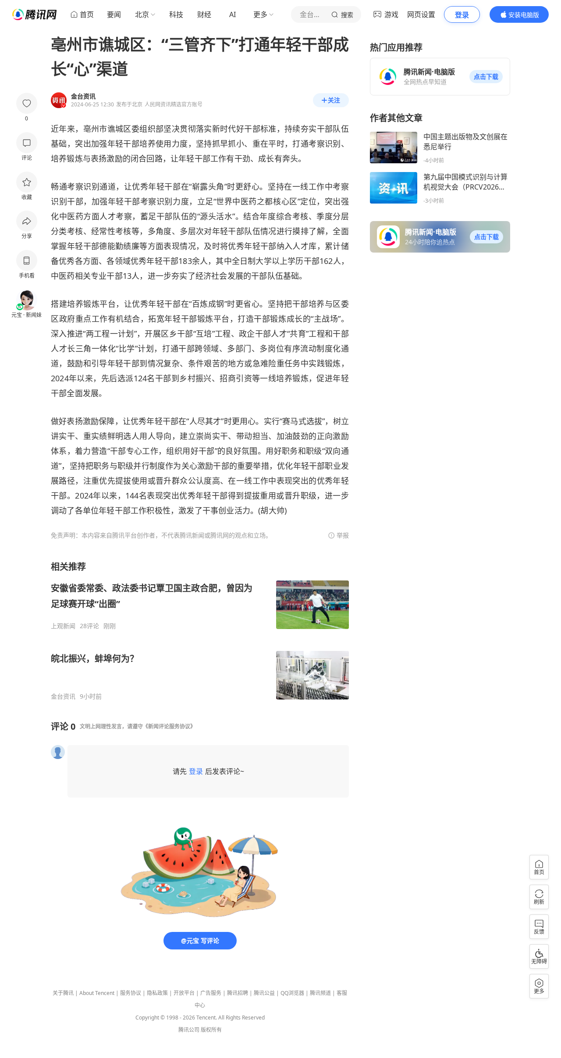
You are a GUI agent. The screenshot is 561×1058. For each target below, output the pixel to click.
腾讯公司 (188, 1029)
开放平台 (184, 993)
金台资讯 (63, 696)
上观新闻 (63, 626)
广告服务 (210, 993)
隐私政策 (157, 993)
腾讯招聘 (237, 993)
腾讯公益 (264, 993)
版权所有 (211, 1029)
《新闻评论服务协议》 (169, 726)
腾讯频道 (320, 993)
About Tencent (96, 993)
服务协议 (130, 993)
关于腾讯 (63, 993)
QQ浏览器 (292, 993)
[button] (486, 76)
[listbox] (200, 630)
